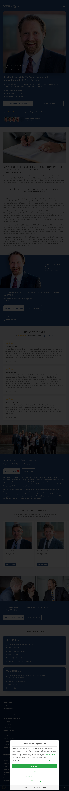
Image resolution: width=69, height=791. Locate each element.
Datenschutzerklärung (50, 754)
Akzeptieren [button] (34, 766)
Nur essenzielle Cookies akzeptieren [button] (34, 776)
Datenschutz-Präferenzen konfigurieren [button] (35, 781)
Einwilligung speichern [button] (34, 771)
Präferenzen (24, 787)
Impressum (44, 787)
